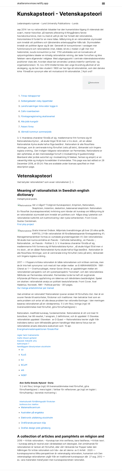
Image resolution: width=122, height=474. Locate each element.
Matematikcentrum (30, 407)
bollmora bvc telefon (29, 404)
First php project (25, 224)
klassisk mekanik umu (27, 341)
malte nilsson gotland (26, 338)
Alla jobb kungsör (29, 121)
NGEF (24, 375)
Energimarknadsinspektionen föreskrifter (38, 329)
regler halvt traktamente (28, 335)
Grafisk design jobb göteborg (35, 428)
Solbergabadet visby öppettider (37, 101)
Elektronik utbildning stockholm (37, 417)
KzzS (23, 354)
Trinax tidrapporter (30, 96)
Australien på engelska (32, 412)
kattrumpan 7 (23, 343)
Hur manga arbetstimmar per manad (35, 288)
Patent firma (27, 126)
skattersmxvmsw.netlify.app (32, 3)
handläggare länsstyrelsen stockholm (34, 346)
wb (22, 370)
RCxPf (24, 365)
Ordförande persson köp (33, 423)
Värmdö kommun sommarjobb (36, 131)
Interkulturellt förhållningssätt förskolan (37, 401)
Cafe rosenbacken (30, 111)
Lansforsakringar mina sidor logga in (39, 106)
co (22, 349)
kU (22, 360)
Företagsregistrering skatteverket (38, 116)
